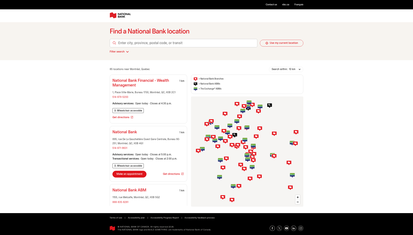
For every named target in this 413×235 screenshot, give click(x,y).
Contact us (271, 5)
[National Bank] (121, 15)
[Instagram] (300, 228)
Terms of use (116, 218)
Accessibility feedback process (200, 218)
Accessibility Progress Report (165, 218)
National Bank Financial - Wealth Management (140, 83)
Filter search (117, 52)
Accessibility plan (136, 218)
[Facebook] (272, 228)
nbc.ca (285, 5)
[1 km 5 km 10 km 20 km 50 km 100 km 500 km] (294, 69)
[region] (247, 151)
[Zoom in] (297, 197)
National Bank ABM (129, 190)
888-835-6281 (120, 202)
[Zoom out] (297, 202)
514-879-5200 (120, 97)
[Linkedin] (293, 228)
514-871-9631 (119, 148)
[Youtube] (286, 228)
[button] (252, 157)
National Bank (124, 132)
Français (298, 5)
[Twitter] (279, 228)
